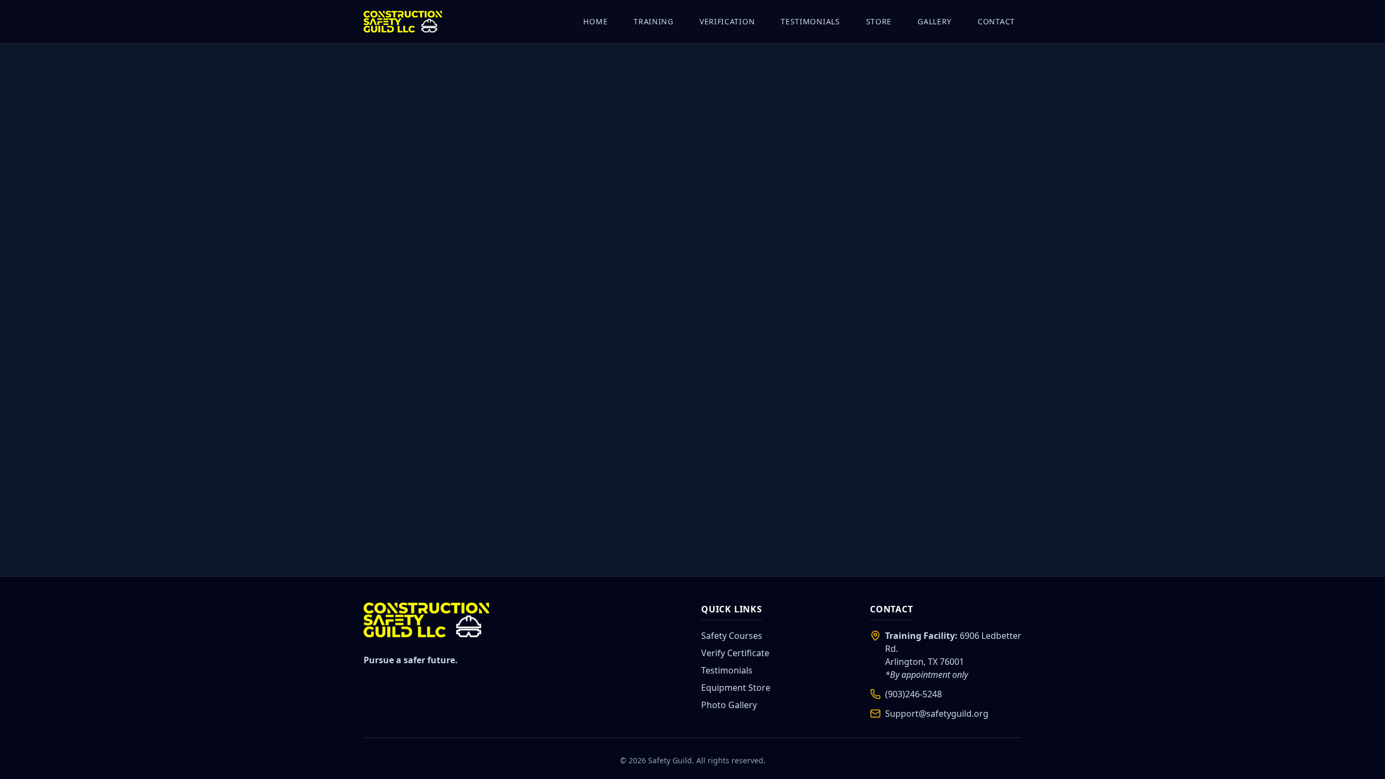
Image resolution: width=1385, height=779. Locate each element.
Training (654, 21)
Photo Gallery (729, 705)
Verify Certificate (735, 653)
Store (879, 21)
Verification (727, 21)
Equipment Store (735, 688)
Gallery (935, 21)
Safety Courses (731, 636)
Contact (996, 21)
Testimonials (810, 21)
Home (595, 21)
